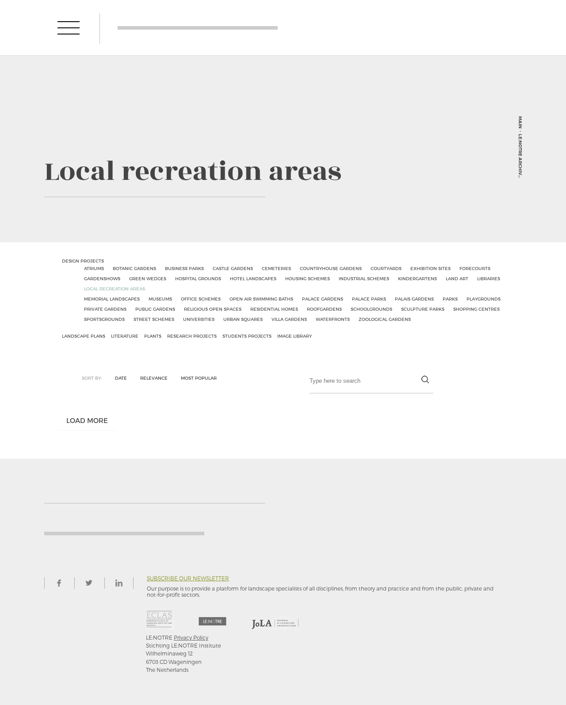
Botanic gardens (134, 268)
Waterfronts (333, 319)
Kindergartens (417, 278)
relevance (154, 378)
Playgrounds (484, 298)
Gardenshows (102, 278)
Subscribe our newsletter (188, 578)
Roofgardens (324, 309)
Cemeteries (276, 268)
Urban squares (243, 319)
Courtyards (386, 268)
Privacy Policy (191, 637)
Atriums (94, 268)
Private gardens (105, 309)
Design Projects (83, 260)
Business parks (184, 268)
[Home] (198, 27)
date (121, 378)
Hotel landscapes (253, 278)
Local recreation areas (114, 288)
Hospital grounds (198, 278)
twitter (88, 583)
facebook (58, 583)
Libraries (488, 278)
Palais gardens (414, 298)
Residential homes (274, 309)
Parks (450, 298)
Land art (457, 278)
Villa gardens (289, 319)
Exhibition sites (430, 268)
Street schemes (154, 319)
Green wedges (147, 278)
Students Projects (247, 336)
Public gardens (155, 309)
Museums (160, 298)
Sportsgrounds (104, 319)
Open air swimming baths (261, 298)
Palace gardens (322, 298)
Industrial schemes (364, 278)
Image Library (294, 336)
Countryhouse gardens (331, 268)
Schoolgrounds (371, 309)
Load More (87, 420)
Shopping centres (476, 309)
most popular (199, 378)
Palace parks (369, 298)
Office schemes (201, 298)
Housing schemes (307, 278)
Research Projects (192, 336)
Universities (198, 319)
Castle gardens (233, 268)
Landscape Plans (83, 336)
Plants (152, 336)
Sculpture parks (422, 309)
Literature (124, 336)
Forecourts (474, 268)
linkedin (118, 583)
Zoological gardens (385, 319)
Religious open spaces (212, 309)
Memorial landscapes (112, 298)
